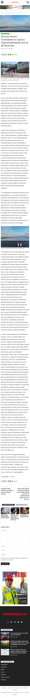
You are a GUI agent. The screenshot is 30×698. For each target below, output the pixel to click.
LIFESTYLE (4, 667)
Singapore (3, 679)
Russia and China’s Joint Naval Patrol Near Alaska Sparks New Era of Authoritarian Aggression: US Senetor (23, 494)
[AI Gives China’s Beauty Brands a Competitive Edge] (24, 510)
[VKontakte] (18, 622)
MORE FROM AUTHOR (21, 504)
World (2, 672)
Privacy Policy (18, 687)
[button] (27, 2)
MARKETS (3, 674)
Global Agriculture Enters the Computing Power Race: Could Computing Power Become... (19, 643)
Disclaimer (10, 687)
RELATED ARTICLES (8, 504)
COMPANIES (4, 664)
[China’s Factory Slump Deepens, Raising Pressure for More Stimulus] (5, 510)
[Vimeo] (15, 622)
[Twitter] (12, 622)
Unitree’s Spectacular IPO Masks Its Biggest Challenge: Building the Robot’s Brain (19, 651)
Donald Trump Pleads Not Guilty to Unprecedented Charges (7, 491)
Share (15, 54)
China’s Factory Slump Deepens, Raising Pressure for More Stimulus (5, 516)
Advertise (25, 687)
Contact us (15, 689)
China (7, 33)
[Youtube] (21, 622)
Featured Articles (5, 677)
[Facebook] (8, 622)
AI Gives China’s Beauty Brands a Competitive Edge (24, 515)
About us (4, 687)
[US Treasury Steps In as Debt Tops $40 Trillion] (5, 635)
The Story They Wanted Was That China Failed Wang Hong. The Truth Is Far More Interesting (15, 517)
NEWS (3, 33)
